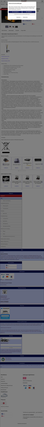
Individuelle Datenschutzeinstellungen (22, 14)
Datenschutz (25, 17)
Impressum (18, 17)
